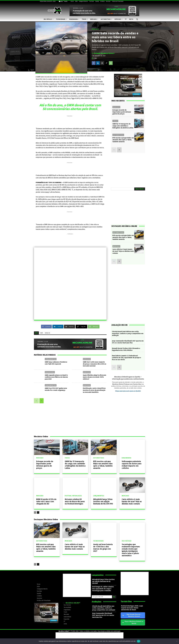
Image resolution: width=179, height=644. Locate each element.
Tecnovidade (98, 541)
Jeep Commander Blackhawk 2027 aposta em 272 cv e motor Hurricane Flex (128, 342)
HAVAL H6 (47, 333)
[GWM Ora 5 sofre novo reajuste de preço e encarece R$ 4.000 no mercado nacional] (77, 363)
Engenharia (49, 372)
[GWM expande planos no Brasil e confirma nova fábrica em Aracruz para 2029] (39, 376)
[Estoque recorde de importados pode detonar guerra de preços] (139, 109)
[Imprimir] (102, 63)
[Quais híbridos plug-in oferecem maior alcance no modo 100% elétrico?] (77, 376)
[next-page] (41, 400)
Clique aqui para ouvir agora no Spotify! (128, 391)
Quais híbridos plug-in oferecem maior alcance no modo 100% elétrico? (94, 377)
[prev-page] (36, 400)
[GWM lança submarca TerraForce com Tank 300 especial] (39, 363)
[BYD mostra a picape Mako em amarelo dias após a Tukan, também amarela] (139, 137)
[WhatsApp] (111, 63)
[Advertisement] (70, 121)
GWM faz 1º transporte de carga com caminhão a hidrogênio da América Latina (122, 126)
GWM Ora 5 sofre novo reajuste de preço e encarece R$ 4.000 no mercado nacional (94, 364)
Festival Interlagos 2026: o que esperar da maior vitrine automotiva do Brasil (132, 608)
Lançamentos (50, 359)
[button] (137, 19)
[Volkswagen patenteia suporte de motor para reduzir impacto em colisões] (132, 447)
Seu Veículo (127, 541)
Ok (138, 641)
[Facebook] (93, 63)
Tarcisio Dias (126, 601)
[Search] (114, 596)
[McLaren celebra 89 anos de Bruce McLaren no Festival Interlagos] (75, 485)
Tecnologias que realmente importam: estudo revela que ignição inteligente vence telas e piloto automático (131, 550)
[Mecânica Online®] (55, 10)
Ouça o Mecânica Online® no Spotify (133, 622)
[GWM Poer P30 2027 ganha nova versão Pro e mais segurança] (39, 389)
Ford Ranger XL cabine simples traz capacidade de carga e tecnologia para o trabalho (103, 588)
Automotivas (118, 135)
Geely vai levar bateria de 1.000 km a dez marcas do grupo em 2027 (103, 547)
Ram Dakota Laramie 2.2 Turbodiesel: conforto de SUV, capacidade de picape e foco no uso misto (126, 357)
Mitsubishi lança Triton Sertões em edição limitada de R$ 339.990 (103, 501)
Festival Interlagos (73, 495)
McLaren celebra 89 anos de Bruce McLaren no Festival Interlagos (75, 501)
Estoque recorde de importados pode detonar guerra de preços (121, 112)
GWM (41, 333)
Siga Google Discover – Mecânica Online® (134, 615)
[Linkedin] (98, 63)
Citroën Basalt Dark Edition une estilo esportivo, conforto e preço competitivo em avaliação (127, 333)
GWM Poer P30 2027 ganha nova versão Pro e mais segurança (56, 389)
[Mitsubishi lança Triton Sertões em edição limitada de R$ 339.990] (104, 485)
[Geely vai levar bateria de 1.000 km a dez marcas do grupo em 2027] (104, 530)
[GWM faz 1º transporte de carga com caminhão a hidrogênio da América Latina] (139, 123)
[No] (177, 641)
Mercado (95, 29)
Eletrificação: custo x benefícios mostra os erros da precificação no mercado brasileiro (94, 390)
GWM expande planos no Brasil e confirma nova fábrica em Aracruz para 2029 (56, 377)
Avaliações (96, 602)
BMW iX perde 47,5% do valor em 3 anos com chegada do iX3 (46, 501)
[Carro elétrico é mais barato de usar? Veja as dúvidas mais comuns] (139, 248)
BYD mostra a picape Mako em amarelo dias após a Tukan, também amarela (123, 140)
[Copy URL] (106, 63)
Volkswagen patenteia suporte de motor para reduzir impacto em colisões (131, 464)
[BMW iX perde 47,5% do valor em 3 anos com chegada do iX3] (47, 485)
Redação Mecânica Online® (104, 53)
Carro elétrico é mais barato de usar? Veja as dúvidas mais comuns (123, 251)
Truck (115, 121)
